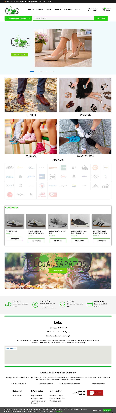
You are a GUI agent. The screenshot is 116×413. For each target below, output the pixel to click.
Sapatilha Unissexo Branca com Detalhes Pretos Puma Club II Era (36, 233)
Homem (31, 9)
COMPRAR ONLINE (19, 55)
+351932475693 (44, 342)
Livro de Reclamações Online (79, 393)
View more (59, 411)
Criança (48, 9)
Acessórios (68, 9)
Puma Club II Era (11, 231)
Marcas (77, 9)
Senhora (40, 9)
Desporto (57, 9)
